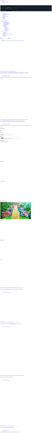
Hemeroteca (6, 30)
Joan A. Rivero (4, 292)
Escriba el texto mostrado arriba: (8, 138)
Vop (2, 31)
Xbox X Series (5, 20)
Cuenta (3, 34)
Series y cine (6, 27)
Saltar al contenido (2, 0)
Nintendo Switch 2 (6, 16)
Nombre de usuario (2, 134)
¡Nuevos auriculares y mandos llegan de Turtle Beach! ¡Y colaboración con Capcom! (13, 40)
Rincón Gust (5, 25)
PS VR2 (5, 18)
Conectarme (5, 35)
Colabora (5, 32)
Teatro (6, 29)
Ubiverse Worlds (6, 24)
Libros (6, 28)
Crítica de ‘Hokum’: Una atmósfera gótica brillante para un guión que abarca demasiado (10, 323)
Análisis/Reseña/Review (7, 14)
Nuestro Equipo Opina (6, 22)
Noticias (5, 13)
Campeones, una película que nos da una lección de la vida (7, 427)
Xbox (2, 19)
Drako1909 (4, 75)
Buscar (9, 38)
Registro (5, 36)
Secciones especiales (4, 21)
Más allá (5, 26)
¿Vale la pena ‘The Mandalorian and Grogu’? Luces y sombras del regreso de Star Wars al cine (11, 289)
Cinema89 (4, 430)
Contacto (5, 33)
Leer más (1, 78)
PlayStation (3, 17)
